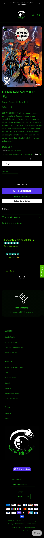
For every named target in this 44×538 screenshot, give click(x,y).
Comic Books (10, 337)
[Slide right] (27, 320)
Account (8, 419)
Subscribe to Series (22, 201)
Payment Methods (12, 394)
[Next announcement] (39, 3)
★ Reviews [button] (42, 271)
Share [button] (6, 209)
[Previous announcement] (4, 3)
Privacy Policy (10, 378)
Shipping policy (30, 527)
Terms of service (17, 527)
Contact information (23, 531)
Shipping (4, 150)
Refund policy (19, 524)
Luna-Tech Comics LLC (20, 521)
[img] (23, 243)
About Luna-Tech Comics (14, 367)
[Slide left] (16, 320)
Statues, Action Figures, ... (15, 348)
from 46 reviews (11, 246)
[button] (4, 15)
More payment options (22, 196)
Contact (8, 373)
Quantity (5, 171)
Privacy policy (31, 524)
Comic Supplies (11, 353)
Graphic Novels (11, 342)
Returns (8, 388)
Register (8, 413)
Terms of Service (11, 399)
